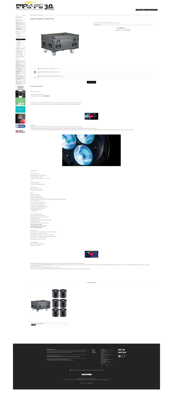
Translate (90, 375)
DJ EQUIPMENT (18, 64)
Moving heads (18, 33)
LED (17, 37)
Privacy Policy (94, 352)
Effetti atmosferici (19, 53)
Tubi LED (18, 45)
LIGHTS (31, 15)
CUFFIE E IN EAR (18, 69)
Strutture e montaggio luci (20, 57)
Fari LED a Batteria (40, 15)
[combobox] (94, 73)
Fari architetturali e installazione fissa (19, 51)
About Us (146, 9)
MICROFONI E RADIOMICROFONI (19, 29)
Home (137, 9)
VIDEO (17, 75)
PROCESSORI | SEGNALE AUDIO (20, 66)
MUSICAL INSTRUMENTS (20, 76)
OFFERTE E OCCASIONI (105, 352)
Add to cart (91, 82)
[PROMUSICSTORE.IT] (86, 6)
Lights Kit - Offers (20, 36)
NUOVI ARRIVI (18, 22)
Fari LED (35, 15)
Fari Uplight (18, 40)
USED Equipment (18, 83)
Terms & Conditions (153, 9)
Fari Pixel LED (19, 42)
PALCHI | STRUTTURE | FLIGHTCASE (19, 79)
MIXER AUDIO (18, 27)
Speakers (17, 62)
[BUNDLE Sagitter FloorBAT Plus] (60, 44)
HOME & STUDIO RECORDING (18, 72)
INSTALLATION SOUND (19, 61)
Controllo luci (18, 47)
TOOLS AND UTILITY (19, 82)
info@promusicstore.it (53, 360)
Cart (141, 9)
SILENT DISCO (18, 73)
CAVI (16, 80)
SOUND (17, 25)
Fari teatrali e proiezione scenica (20, 49)
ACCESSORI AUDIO (19, 68)
